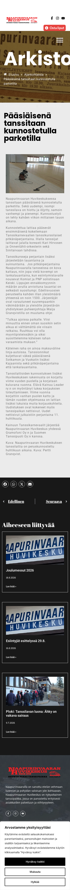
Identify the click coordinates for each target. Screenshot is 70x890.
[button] (5, 484)
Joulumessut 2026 (20, 570)
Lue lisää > (11, 586)
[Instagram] (57, 18)
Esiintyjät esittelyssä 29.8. (25, 641)
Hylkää (35, 881)
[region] (35, 855)
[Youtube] (63, 18)
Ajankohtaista (50, 106)
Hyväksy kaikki (35, 861)
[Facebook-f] (52, 18)
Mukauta (35, 871)
